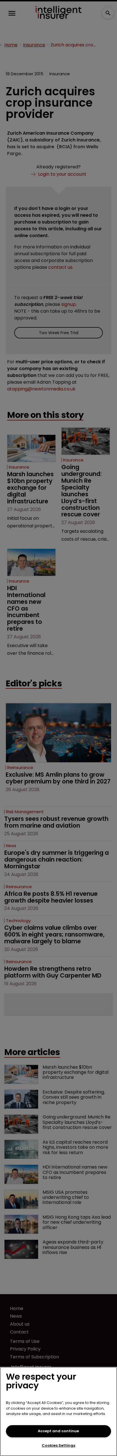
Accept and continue (58, 1431)
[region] (58, 1411)
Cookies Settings (58, 1445)
